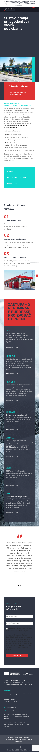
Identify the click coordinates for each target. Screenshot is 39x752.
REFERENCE (12, 183)
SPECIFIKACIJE (12, 347)
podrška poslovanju (16, 177)
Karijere (26, 737)
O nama (10, 737)
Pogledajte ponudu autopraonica (17, 93)
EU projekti (18, 741)
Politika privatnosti (26, 739)
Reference (18, 737)
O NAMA (10, 171)
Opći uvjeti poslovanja (11, 739)
